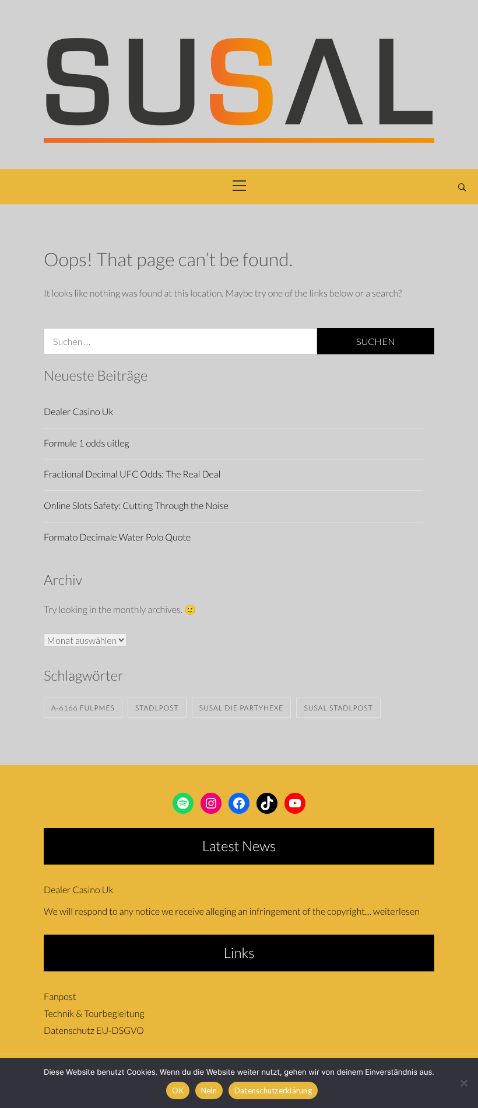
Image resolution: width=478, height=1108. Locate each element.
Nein (209, 1090)
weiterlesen (396, 911)
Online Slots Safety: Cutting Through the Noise (136, 505)
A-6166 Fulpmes (83, 707)
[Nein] (463, 1083)
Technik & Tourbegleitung (94, 1013)
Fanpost (60, 996)
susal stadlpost (338, 707)
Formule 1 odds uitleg (86, 443)
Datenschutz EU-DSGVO (94, 1030)
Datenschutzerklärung (273, 1090)
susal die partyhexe (241, 707)
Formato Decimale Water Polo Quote (117, 537)
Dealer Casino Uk (78, 411)
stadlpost (157, 707)
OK (178, 1090)
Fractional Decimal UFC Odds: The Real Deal (132, 474)
